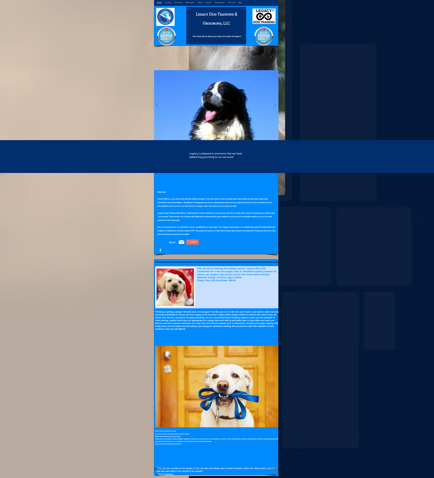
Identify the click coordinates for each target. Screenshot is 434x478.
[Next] (275, 105)
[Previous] (157, 105)
